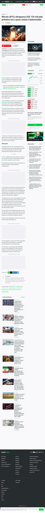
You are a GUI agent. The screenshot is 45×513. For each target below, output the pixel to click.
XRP (3, 160)
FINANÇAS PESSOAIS (18, 466)
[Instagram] (32, 1)
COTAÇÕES (3, 480)
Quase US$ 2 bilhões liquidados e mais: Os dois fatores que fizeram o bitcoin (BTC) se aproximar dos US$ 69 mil (35, 166)
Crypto (4, 14)
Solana (6, 160)
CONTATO (3, 460)
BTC (7, 48)
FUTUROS (2, 494)
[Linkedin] (36, 1)
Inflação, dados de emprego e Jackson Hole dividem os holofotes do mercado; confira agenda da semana (19, 320)
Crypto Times (5, 289)
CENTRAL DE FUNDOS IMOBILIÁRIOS (36, 460)
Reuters (8, 22)
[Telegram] (39, 1)
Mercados (19, 289)
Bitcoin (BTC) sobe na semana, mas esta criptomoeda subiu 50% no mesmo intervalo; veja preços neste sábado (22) (35, 148)
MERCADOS (17, 458)
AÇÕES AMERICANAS (4, 488)
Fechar (41, 509)
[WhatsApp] (37, 1)
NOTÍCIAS (17, 456)
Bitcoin (4, 77)
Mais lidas (31, 144)
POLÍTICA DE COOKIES (5, 466)
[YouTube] (34, 1)
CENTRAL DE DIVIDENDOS (34, 462)
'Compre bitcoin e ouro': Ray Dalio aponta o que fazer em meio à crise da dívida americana (35, 161)
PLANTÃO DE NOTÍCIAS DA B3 (34, 470)
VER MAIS (40, 70)
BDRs (2, 486)
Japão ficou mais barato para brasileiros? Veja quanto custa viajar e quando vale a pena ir (19, 332)
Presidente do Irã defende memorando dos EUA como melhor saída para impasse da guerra (19, 372)
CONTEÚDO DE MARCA (33, 468)
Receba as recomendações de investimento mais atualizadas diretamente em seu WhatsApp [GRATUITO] (34, 64)
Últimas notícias (19, 1)
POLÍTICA (17, 470)
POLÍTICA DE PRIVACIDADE (5, 464)
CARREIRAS (17, 472)
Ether (4, 156)
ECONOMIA (17, 462)
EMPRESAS (17, 460)
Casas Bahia (26, 1)
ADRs (2, 496)
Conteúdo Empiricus (18, 339)
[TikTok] (41, 452)
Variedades (16, 327)
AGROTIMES (17, 482)
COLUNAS (31, 464)
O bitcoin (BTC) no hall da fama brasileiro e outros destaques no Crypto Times (18, 360)
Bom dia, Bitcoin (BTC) (18, 379)
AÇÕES (2, 482)
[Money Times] (9, 1)
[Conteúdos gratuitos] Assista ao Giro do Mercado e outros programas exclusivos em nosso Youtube (35, 54)
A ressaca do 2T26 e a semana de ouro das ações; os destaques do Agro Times (19, 397)
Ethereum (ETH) (12, 289)
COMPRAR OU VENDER (33, 466)
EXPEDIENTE (3, 458)
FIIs (2, 484)
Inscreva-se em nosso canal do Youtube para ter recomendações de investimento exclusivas (34, 59)
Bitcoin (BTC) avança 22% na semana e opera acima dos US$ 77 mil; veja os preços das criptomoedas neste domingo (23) (35, 179)
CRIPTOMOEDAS (4, 490)
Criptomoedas (19, 286)
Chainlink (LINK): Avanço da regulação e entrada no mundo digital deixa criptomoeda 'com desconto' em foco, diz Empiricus (35, 186)
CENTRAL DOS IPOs (33, 458)
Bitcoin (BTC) (12, 286)
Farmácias (16, 420)
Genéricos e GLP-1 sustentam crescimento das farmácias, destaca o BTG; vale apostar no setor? (19, 425)
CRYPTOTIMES (17, 480)
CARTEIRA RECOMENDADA (34, 456)
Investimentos (17, 403)
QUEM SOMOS (3, 456)
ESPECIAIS (17, 474)
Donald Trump (7, 102)
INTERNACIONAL (18, 468)
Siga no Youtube (7, 45)
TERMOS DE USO (4, 462)
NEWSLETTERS (32, 472)
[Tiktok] (41, 1)
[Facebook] (30, 1)
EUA (3, 102)
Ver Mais (23, 297)
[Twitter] (43, 1)
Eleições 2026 (16, 299)
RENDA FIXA (17, 464)
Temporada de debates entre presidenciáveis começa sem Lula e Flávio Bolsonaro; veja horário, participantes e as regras (19, 306)
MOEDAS (2, 492)
